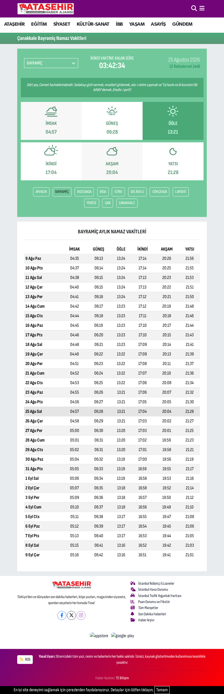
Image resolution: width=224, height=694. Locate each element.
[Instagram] (81, 615)
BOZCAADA (84, 191)
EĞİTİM (39, 24)
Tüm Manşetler (148, 607)
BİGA (103, 191)
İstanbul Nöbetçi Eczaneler (156, 583)
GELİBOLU (137, 191)
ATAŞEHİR (14, 24)
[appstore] (99, 636)
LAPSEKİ (180, 191)
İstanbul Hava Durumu (153, 589)
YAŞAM (137, 24)
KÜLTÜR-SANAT (93, 24)
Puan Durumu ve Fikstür (154, 601)
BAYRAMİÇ (62, 191)
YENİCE (91, 203)
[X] (71, 615)
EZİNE (118, 191)
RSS (27, 659)
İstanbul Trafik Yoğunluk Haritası (159, 595)
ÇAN (108, 203)
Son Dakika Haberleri (152, 614)
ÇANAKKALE (127, 203)
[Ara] (194, 8)
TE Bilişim (122, 678)
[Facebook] (61, 615)
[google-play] (122, 636)
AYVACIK (41, 191)
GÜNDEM (182, 24)
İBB (119, 24)
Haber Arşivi (146, 620)
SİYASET (61, 24)
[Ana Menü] (202, 8)
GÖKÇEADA (159, 191)
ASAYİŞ (158, 24)
